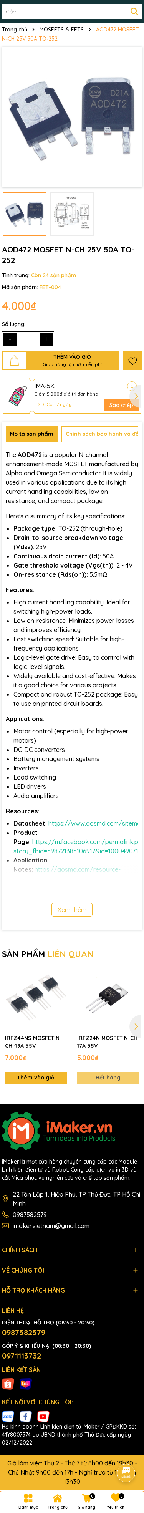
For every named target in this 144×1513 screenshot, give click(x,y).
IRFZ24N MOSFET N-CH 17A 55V (107, 1042)
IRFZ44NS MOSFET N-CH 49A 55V (33, 1042)
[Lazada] (26, 1383)
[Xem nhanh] (60, 1000)
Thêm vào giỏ (36, 1077)
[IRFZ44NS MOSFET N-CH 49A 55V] (36, 998)
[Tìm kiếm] (134, 11)
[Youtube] (43, 1415)
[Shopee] (8, 1383)
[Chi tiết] (132, 386)
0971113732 (21, 1356)
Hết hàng (108, 1077)
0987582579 (30, 1214)
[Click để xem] (72, 117)
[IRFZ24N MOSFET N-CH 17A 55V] (108, 998)
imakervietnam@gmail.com (51, 1226)
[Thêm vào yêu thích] (132, 360)
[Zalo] (8, 1415)
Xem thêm (72, 910)
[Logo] (72, 1131)
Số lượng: (13, 324)
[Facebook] (26, 1415)
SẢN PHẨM (48, 954)
